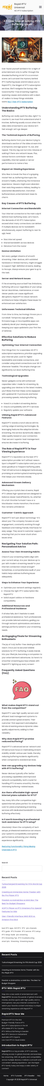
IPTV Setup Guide (8, 935)
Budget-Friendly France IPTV (13, 1023)
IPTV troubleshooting (26, 938)
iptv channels (31, 928)
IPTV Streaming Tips (9, 938)
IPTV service (26, 931)
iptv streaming (22, 935)
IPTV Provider (16, 931)
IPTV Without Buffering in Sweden (15, 1031)
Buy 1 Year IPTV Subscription (20, 101)
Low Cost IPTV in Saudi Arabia (13, 1040)
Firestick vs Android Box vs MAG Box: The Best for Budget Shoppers (20, 902)
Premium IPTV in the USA (12, 1020)
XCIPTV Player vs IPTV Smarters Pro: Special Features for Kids (21, 910)
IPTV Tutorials (16, 1076)
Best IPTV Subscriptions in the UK (15, 1025)
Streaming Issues (26, 941)
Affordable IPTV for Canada (13, 1028)
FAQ (38, 1076)
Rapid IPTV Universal (29, 1079)
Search (5, 863)
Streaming (15, 941)
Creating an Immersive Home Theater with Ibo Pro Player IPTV (21, 894)
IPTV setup (36, 931)
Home (6, 1076)
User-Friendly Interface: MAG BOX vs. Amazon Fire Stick (18, 918)
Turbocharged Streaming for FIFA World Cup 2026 (22, 886)
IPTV (23, 928)
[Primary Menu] (40, 7)
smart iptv (6, 941)
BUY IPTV (17, 928)
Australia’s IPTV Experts (11, 1037)
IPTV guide (6, 931)
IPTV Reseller (30, 1076)
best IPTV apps (7, 928)
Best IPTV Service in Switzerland (14, 1034)
